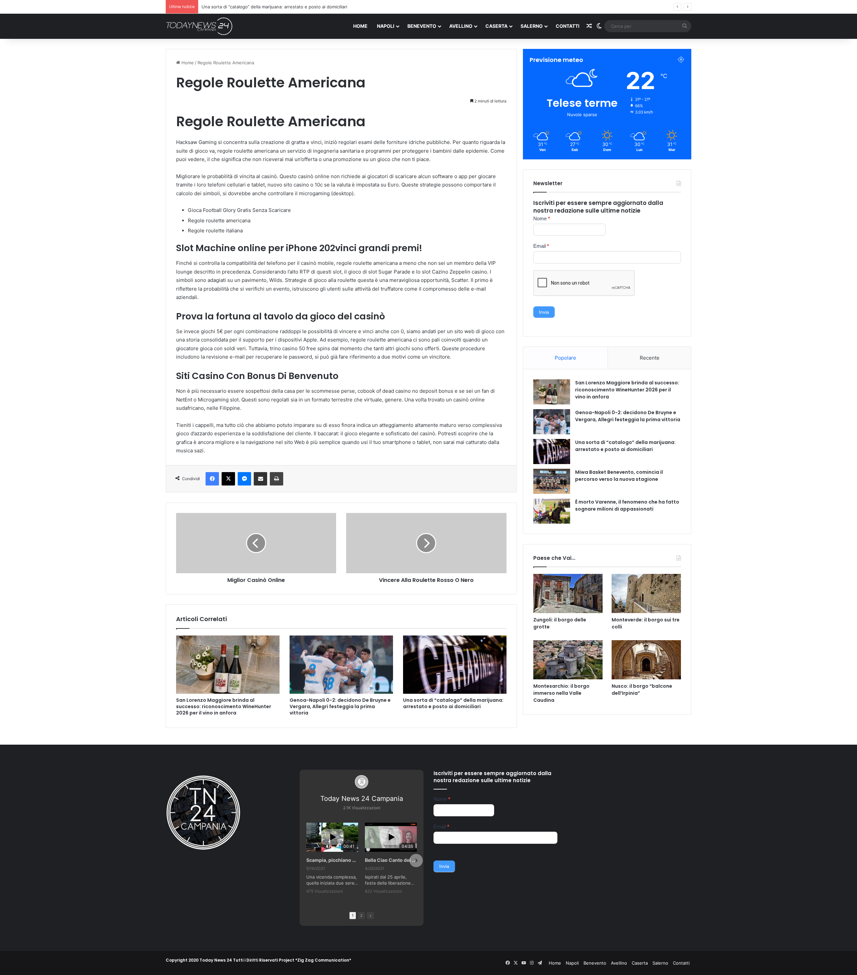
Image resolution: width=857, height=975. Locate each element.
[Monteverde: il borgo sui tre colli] (646, 593)
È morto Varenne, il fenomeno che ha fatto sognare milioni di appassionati (627, 505)
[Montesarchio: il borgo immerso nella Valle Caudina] (568, 659)
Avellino (460, 26)
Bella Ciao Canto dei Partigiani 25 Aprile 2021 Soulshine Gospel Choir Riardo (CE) (391, 860)
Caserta (496, 26)
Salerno (532, 26)
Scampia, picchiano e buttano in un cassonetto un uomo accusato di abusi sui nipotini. (332, 860)
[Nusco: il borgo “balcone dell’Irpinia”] (646, 659)
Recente (649, 358)
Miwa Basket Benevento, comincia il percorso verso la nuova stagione (619, 475)
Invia (544, 312)
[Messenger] (244, 478)
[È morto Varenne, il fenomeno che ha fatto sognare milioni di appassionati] (551, 511)
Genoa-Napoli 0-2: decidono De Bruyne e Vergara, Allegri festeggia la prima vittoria (340, 706)
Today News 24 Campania (361, 799)
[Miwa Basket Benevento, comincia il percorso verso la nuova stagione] (551, 481)
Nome (541, 218)
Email (541, 246)
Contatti (567, 26)
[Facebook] (212, 478)
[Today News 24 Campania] (199, 26)
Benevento (421, 26)
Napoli (385, 26)
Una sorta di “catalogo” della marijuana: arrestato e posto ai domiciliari (453, 703)
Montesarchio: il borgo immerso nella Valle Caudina (561, 693)
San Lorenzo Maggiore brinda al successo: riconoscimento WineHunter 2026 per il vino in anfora (223, 706)
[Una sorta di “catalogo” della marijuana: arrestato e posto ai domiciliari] (455, 664)
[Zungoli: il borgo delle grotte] (568, 593)
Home (360, 26)
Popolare (565, 358)
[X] (228, 478)
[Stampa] (276, 478)
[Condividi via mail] (260, 478)
